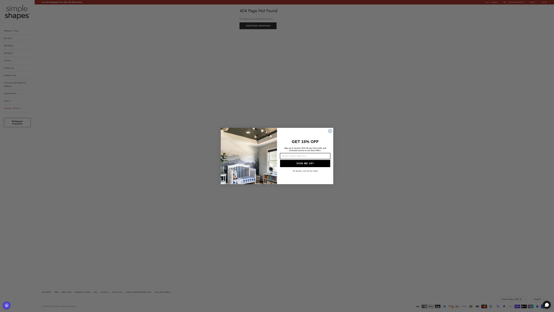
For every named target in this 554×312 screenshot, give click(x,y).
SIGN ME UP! (305, 163)
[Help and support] (547, 305)
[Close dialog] (330, 131)
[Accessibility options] (6, 305)
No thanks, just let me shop (305, 171)
